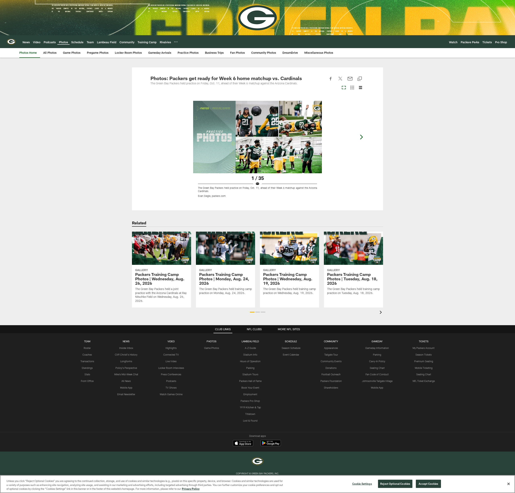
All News (126, 381)
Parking (250, 367)
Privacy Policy (191, 488)
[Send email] (350, 80)
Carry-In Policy (377, 361)
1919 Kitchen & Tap (250, 407)
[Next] (361, 137)
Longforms (126, 361)
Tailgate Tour (331, 354)
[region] (257, 484)
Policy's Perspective (126, 367)
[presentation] (381, 313)
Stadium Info (250, 354)
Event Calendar (291, 354)
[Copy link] (359, 79)
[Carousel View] (344, 88)
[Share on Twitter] (340, 80)
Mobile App (126, 387)
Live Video (171, 361)
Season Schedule (291, 348)
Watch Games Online (171, 394)
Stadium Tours (250, 374)
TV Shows (171, 387)
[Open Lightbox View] (257, 151)
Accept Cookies (428, 483)
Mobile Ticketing (424, 367)
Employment (250, 394)
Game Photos (211, 348)
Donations (331, 367)
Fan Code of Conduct (377, 374)
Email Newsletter (126, 394)
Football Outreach (331, 374)
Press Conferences (171, 374)
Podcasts (171, 381)
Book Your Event (250, 387)
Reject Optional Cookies (395, 483)
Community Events (331, 361)
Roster (87, 348)
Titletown (250, 414)
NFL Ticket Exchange (424, 381)
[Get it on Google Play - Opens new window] (270, 445)
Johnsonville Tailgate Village (377, 381)
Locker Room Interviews (171, 367)
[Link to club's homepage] (11, 41)
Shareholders (331, 387)
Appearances (331, 348)
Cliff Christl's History (126, 354)
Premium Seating (423, 361)
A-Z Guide (250, 348)
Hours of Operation (250, 361)
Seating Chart (377, 367)
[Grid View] (352, 88)
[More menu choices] (175, 41)
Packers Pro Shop (250, 400)
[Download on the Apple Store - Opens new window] (243, 443)
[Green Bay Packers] (257, 462)
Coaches (87, 354)
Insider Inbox (126, 348)
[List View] (360, 88)
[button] (252, 312)
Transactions (87, 361)
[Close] (508, 483)
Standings (87, 367)
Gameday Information (377, 348)
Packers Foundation (331, 381)
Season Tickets (423, 354)
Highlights (171, 348)
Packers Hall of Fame (250, 381)
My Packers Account (424, 348)
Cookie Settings (362, 483)
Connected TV (171, 354)
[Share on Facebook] (331, 80)
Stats (87, 374)
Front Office (87, 381)
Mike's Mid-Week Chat (126, 374)
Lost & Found (250, 420)
